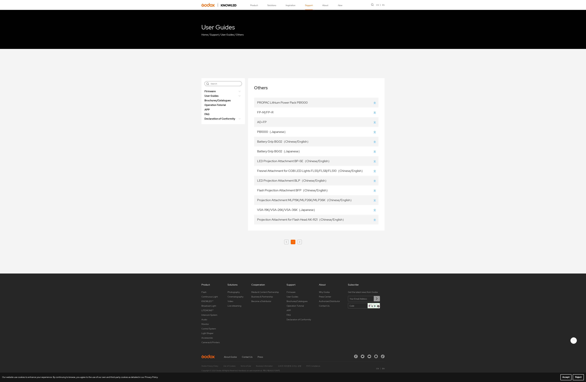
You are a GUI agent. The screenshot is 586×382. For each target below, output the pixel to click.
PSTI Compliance (313, 366)
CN (377, 5)
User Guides (227, 34)
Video (230, 301)
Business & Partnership (262, 296)
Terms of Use (246, 366)
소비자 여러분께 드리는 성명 (289, 366)
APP (207, 109)
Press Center (325, 296)
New (340, 5)
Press (260, 357)
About (325, 5)
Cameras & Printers (210, 342)
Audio (204, 319)
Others (240, 34)
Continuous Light (209, 296)
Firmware (210, 91)
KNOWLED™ (207, 301)
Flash (203, 292)
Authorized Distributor (329, 301)
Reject (578, 377)
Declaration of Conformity (219, 118)
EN (383, 5)
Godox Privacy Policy (209, 366)
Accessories (207, 337)
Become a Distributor (261, 301)
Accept (566, 377)
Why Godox (324, 292)
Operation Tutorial (215, 105)
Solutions (271, 5)
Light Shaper (207, 333)
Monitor (205, 324)
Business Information (264, 366)
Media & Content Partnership (265, 292)
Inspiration (290, 5)
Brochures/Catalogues (217, 100)
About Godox (230, 357)
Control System (208, 328)
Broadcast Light (208, 305)
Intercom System (209, 315)
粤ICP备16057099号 (271, 370)
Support (309, 5)
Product (254, 5)
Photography (234, 292)
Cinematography (235, 296)
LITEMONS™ (207, 310)
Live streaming (234, 305)
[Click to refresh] (374, 305)
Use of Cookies (229, 366)
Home (204, 34)
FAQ (206, 114)
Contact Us (324, 305)
